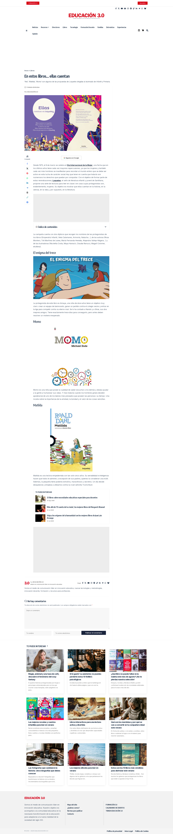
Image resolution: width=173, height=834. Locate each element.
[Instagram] (128, 8)
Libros (32, 71)
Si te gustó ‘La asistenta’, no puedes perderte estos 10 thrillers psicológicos (85, 677)
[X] (118, 8)
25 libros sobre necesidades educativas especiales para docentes (72, 497)
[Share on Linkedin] (27, 183)
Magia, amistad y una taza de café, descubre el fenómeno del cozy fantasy (43, 677)
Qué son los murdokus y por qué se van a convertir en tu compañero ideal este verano (127, 725)
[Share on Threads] (27, 192)
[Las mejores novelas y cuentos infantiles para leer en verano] (45, 709)
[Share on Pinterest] (27, 173)
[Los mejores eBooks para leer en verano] (86, 754)
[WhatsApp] (142, 8)
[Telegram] (139, 8)
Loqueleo (57, 180)
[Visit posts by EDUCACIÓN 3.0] (26, 583)
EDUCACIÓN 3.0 (32, 92)
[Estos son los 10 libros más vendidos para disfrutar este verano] (128, 754)
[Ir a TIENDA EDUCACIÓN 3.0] (143, 30)
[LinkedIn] (136, 8)
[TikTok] (133, 8)
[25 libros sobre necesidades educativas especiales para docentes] (40, 499)
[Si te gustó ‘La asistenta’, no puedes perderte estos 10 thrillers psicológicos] (86, 660)
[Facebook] (116, 8)
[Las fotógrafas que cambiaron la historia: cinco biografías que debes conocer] (45, 754)
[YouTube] (121, 8)
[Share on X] (27, 168)
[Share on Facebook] (27, 163)
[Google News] (125, 8)
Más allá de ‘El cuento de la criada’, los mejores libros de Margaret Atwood (76, 507)
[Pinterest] (131, 8)
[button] (147, 30)
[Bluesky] (145, 8)
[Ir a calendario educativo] (139, 30)
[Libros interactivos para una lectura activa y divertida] (86, 709)
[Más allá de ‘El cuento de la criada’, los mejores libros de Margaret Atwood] (40, 508)
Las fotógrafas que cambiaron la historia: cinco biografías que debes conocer (44, 771)
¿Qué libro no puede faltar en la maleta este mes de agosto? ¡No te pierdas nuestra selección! (126, 677)
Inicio (26, 71)
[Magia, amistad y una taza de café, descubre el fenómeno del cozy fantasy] (45, 660)
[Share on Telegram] (27, 187)
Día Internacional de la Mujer (80, 165)
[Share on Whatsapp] (27, 178)
